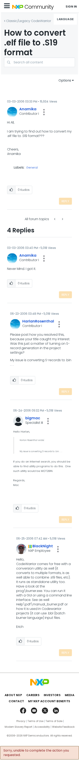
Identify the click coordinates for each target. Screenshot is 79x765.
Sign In (71, 6)
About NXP (13, 695)
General (32, 168)
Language (65, 19)
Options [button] (65, 80)
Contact (16, 701)
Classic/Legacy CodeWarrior (28, 21)
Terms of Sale (54, 721)
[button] (44, 112)
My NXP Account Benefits (49, 701)
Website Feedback (63, 727)
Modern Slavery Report (18, 727)
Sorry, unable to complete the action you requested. (36, 752)
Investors (52, 695)
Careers (33, 695)
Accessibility (42, 727)
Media (70, 695)
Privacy (20, 721)
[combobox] (39, 62)
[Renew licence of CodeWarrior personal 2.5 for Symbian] (55, 219)
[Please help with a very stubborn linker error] (62, 219)
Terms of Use (35, 721)
